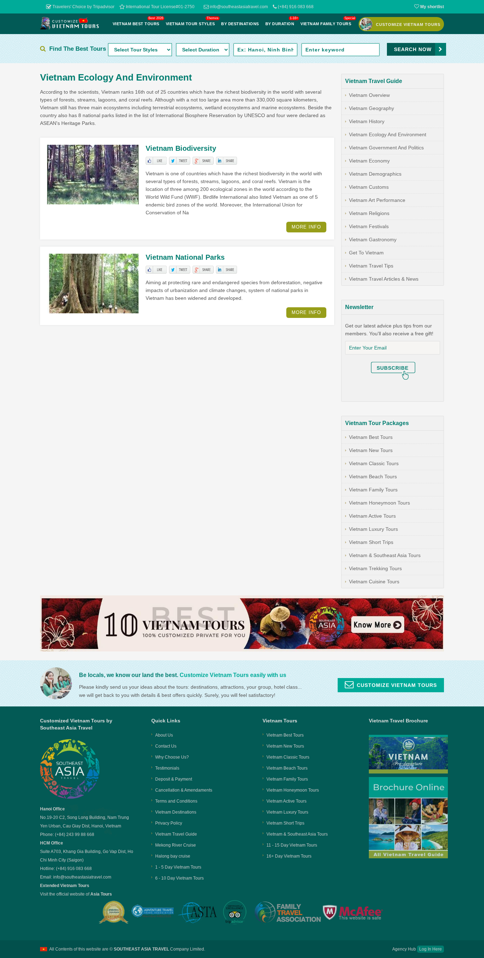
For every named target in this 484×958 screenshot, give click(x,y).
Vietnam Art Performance (377, 200)
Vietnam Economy (369, 161)
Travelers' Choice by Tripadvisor (82, 6)
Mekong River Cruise (175, 845)
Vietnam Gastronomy (372, 239)
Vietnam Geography (371, 108)
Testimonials (167, 768)
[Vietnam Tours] (70, 28)
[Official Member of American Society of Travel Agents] (197, 913)
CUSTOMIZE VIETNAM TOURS (408, 24)
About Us (164, 735)
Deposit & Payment (173, 779)
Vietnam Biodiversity (181, 148)
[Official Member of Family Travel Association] (286, 912)
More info (306, 227)
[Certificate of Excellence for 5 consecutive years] (235, 912)
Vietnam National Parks (185, 257)
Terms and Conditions (176, 801)
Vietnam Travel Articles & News (383, 279)
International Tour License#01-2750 (160, 6)
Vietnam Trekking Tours (375, 568)
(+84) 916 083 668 (295, 6)
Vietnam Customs (369, 187)
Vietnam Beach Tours (373, 476)
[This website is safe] (354, 912)
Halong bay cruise (172, 856)
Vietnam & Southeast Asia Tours (385, 555)
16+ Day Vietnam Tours (288, 856)
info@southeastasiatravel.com (238, 6)
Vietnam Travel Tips (371, 266)
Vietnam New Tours (371, 450)
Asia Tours (101, 894)
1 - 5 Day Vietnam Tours (178, 867)
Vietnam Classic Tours (374, 463)
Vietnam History (366, 121)
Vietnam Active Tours (372, 516)
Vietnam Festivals (369, 226)
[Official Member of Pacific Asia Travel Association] (152, 912)
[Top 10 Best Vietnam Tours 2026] (242, 650)
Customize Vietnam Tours (397, 685)
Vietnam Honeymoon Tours (379, 503)
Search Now (413, 49)
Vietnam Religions (369, 213)
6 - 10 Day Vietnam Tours (179, 878)
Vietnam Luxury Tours (373, 529)
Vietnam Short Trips (371, 542)
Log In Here (430, 949)
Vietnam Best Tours (371, 437)
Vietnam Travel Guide (176, 834)
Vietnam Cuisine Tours (374, 581)
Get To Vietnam (366, 252)
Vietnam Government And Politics (386, 147)
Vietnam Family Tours (373, 489)
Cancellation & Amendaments (183, 790)
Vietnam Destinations (175, 812)
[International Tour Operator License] (114, 912)
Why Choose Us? (172, 757)
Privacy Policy (168, 823)
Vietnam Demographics (375, 174)
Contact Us (165, 746)
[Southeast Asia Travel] (70, 798)
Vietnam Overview (369, 95)
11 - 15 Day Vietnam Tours (291, 845)
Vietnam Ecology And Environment (387, 134)
